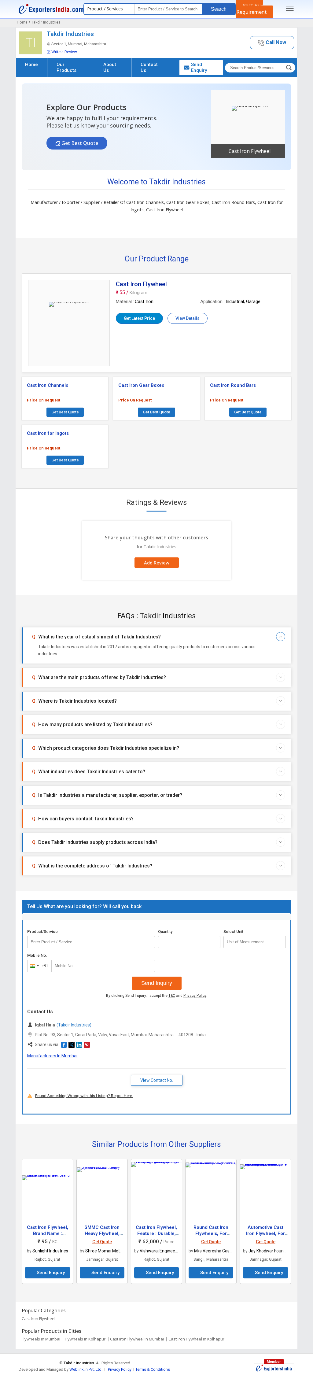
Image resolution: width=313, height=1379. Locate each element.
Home (31, 64)
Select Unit (233, 931)
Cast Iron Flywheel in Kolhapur (196, 1339)
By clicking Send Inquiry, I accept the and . (156, 995)
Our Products (66, 67)
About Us (109, 67)
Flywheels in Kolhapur (85, 1339)
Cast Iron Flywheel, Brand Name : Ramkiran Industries (47, 1233)
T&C (171, 995)
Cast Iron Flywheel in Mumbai (137, 1339)
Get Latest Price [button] (139, 318)
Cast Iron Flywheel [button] (250, 151)
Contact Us (149, 67)
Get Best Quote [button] (79, 143)
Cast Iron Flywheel (38, 1318)
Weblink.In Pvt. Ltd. (85, 1369)
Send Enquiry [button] (199, 67)
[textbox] (254, 942)
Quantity (165, 931)
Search (218, 9)
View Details (187, 318)
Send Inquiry (156, 983)
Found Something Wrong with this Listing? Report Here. (84, 1095)
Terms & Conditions (152, 1369)
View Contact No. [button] (156, 1080)
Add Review (156, 563)
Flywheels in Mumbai (41, 1339)
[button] (272, 42)
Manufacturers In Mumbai (52, 1055)
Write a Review (64, 52)
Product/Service (42, 931)
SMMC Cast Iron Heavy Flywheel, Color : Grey (102, 1233)
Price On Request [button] (43, 400)
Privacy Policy (194, 995)
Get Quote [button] (102, 1241)
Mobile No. (37, 955)
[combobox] (38, 965)
